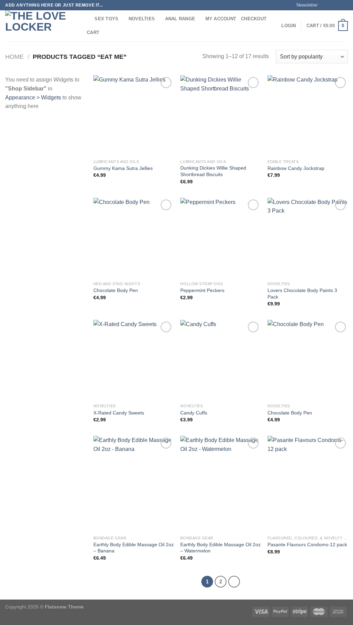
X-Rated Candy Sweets (118, 413)
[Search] (87, 18)
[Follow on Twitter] (338, 5)
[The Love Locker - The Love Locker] (39, 25)
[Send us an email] (344, 5)
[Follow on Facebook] (325, 5)
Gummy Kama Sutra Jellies (123, 168)
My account (220, 18)
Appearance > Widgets (33, 97)
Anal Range (180, 18)
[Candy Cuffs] (220, 360)
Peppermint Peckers (202, 290)
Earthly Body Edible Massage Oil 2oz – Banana (133, 548)
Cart (93, 32)
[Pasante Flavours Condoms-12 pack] (308, 484)
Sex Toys (106, 18)
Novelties (142, 18)
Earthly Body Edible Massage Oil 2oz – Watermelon (220, 548)
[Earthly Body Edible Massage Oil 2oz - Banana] (133, 484)
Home (14, 56)
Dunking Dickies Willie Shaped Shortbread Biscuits (213, 171)
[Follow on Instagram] (331, 5)
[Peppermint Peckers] (220, 238)
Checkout (253, 18)
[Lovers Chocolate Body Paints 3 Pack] (308, 238)
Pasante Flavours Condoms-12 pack (307, 544)
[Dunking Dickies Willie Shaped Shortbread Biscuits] (220, 115)
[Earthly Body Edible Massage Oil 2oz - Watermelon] (220, 484)
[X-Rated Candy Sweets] (133, 360)
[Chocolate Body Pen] (133, 238)
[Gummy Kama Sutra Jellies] (133, 115)
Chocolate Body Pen (115, 290)
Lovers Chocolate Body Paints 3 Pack (302, 294)
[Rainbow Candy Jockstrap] (308, 115)
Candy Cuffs (193, 413)
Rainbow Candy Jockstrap (296, 168)
